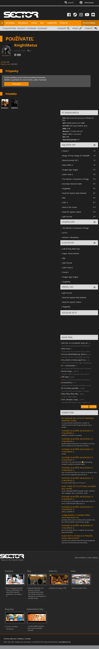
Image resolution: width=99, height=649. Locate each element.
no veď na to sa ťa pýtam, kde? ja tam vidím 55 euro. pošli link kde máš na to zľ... (78, 502)
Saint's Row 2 (67, 174)
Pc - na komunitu (68, 365)
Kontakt (27, 639)
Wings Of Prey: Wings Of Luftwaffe (75, 155)
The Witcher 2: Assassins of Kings (75, 179)
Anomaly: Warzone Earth (72, 184)
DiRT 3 (65, 202)
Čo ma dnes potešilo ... (70, 388)
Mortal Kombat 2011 (70, 160)
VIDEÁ (34, 23)
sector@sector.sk (65, 642)
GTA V (64, 233)
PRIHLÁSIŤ (16, 84)
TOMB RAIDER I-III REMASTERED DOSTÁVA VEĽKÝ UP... (76, 516)
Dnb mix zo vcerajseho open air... (75, 343)
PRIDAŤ (75, 28)
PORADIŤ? (89, 28)
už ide (64, 454)
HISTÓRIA (12, 28)
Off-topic (65, 377)
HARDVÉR (52, 23)
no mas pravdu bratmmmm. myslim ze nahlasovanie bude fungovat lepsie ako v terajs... (77, 425)
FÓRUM (64, 23)
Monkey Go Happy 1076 (58, 588)
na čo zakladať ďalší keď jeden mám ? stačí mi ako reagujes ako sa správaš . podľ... (78, 492)
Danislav (4, 108)
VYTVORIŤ (84, 407)
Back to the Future (69, 207)
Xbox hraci (65, 348)
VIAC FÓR (93, 407)
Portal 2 (65, 151)
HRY (42, 23)
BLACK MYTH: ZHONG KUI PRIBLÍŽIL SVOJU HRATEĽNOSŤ (77, 537)
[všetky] (94, 222)
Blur (64, 198)
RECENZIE (23, 23)
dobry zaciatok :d (68, 511)
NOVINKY (10, 23)
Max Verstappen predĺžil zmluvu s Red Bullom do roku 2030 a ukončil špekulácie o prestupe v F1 (14, 592)
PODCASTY (21, 28)
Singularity (66, 188)
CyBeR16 (14, 108)
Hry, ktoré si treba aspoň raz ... (74, 360)
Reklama (21, 639)
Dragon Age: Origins (70, 170)
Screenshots (66, 382)
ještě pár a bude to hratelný (72, 435)
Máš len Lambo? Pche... (80, 588)
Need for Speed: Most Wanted (74, 193)
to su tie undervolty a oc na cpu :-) (74, 483)
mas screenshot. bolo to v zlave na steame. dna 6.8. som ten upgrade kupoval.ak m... (79, 473)
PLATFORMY (89, 23)
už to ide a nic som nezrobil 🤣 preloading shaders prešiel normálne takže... (77, 463)
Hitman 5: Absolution (70, 237)
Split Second (67, 216)
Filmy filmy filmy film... (70, 394)
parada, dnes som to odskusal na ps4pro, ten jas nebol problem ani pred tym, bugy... (78, 521)
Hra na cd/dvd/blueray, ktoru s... (74, 354)
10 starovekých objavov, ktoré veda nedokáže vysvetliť (36, 628)
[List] (94, 145)
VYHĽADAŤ (61, 28)
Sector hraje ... (67, 371)
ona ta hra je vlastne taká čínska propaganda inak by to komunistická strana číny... (78, 541)
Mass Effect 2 (67, 165)
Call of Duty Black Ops (71, 249)
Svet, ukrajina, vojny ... (70, 399)
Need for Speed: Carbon (71, 212)
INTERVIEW (31, 28)
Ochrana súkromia (10, 639)
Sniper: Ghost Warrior (70, 253)
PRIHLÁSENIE (89, 3)
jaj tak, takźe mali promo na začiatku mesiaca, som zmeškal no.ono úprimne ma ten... (78, 444)
